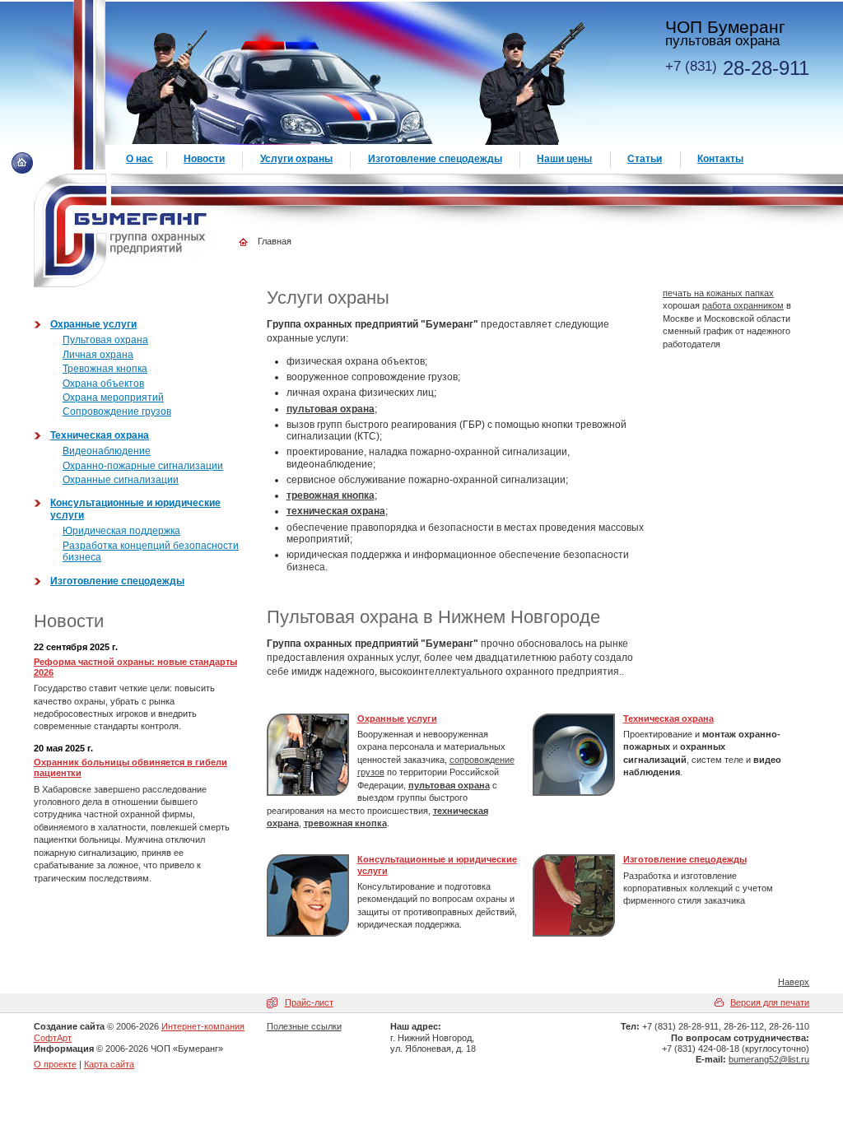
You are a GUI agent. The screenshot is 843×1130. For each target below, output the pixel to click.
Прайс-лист (309, 1002)
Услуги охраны (296, 159)
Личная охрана (98, 354)
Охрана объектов (103, 383)
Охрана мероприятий (113, 397)
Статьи (644, 159)
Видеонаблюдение (107, 451)
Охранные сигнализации (121, 480)
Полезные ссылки (304, 1026)
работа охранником (743, 305)
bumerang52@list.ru (769, 1059)
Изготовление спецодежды (685, 859)
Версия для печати (769, 1002)
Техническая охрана (668, 718)
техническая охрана (335, 511)
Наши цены (564, 159)
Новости (204, 159)
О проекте (55, 1064)
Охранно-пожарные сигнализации (143, 466)
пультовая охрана (330, 409)
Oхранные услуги (397, 718)
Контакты (720, 159)
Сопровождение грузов (117, 411)
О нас (139, 159)
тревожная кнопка (330, 495)
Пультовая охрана (105, 340)
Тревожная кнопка (105, 368)
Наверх (793, 982)
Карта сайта (109, 1064)
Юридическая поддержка (121, 531)
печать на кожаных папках (718, 293)
